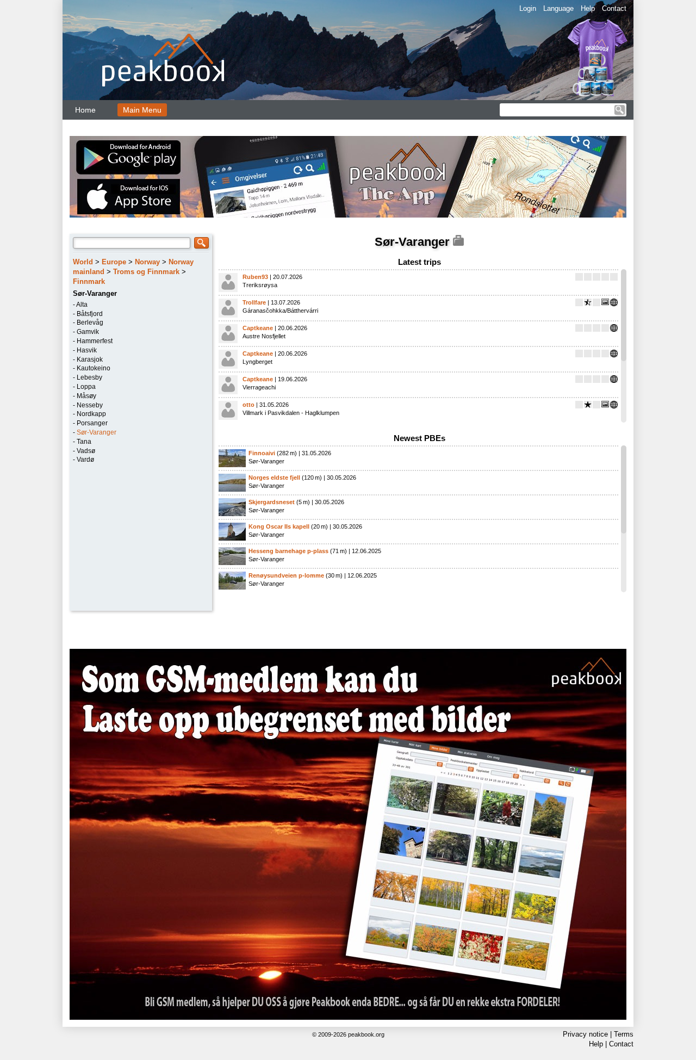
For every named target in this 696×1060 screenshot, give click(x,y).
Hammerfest (95, 341)
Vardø (85, 459)
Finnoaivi (261, 453)
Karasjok (90, 359)
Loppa (86, 386)
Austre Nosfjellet (264, 336)
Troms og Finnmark (146, 272)
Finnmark (89, 281)
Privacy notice (585, 1034)
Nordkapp (91, 414)
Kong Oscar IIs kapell (278, 526)
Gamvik (88, 332)
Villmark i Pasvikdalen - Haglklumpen (291, 413)
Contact (614, 8)
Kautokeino (93, 368)
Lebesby (89, 377)
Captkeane (258, 328)
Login (527, 8)
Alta (82, 304)
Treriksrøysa (260, 285)
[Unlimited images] (348, 834)
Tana (84, 441)
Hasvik (87, 350)
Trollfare (254, 302)
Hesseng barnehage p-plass (288, 551)
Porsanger (92, 423)
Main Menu (142, 110)
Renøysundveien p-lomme (286, 575)
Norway (147, 262)
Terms (623, 1034)
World (83, 262)
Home (85, 110)
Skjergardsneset (271, 502)
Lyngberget (257, 361)
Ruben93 (255, 277)
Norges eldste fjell (274, 477)
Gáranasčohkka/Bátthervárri (280, 310)
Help (588, 8)
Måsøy (86, 396)
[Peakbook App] (348, 177)
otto (248, 404)
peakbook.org (366, 1034)
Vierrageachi (259, 387)
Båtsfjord (90, 314)
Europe (114, 262)
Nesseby (90, 405)
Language (558, 8)
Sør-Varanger (96, 432)
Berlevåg (90, 322)
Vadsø (86, 451)
